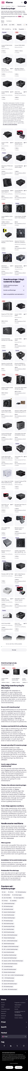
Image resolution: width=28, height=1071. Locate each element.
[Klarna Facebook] (4, 1046)
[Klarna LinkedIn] (11, 1046)
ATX (4, 709)
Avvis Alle (9, 1067)
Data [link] (13, 6)
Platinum (7, 770)
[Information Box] (10, 29)
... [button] (15, 6)
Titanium (16, 789)
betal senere (10, 838)
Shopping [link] (8, 6)
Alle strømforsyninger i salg (7, 664)
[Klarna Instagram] (24, 1046)
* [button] (7, 172)
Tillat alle (19, 1067)
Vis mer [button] (14, 650)
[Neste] (24, 25)
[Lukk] (25, 1052)
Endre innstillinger (14, 1063)
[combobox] (22, 29)
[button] (11, 68)
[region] (14, 1060)
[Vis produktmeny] (25, 8)
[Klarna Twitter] (17, 1046)
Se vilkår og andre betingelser (10, 124)
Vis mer (25, 14)
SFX (18, 747)
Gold (16, 730)
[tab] (2, 21)
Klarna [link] (2, 6)
